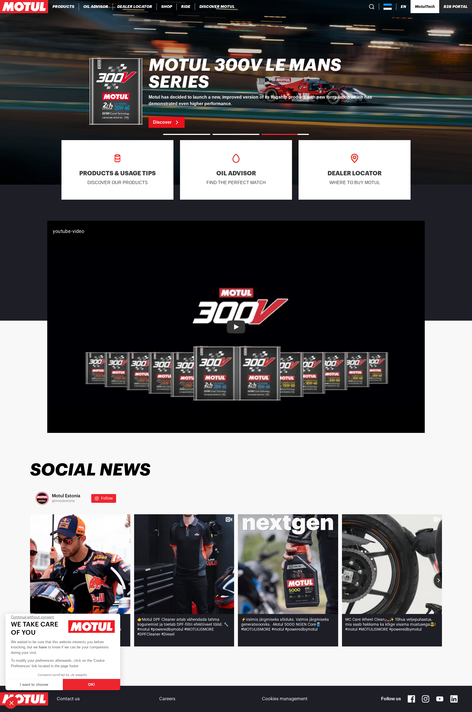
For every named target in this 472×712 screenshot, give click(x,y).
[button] (11, 702)
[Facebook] (411, 699)
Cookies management (285, 699)
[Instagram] (425, 699)
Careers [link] (167, 699)
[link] (167, 6)
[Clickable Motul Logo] (24, 6)
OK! (91, 684)
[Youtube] (440, 699)
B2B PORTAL (456, 6)
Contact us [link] (68, 699)
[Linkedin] (454, 699)
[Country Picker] (387, 7)
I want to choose (34, 684)
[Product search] (372, 6)
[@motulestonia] (42, 498)
